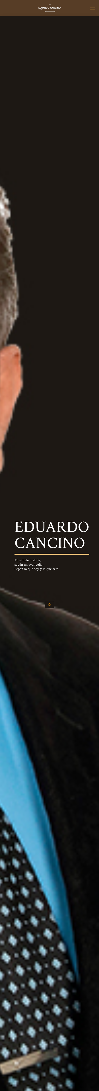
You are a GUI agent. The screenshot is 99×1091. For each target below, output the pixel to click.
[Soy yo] (49, 8)
